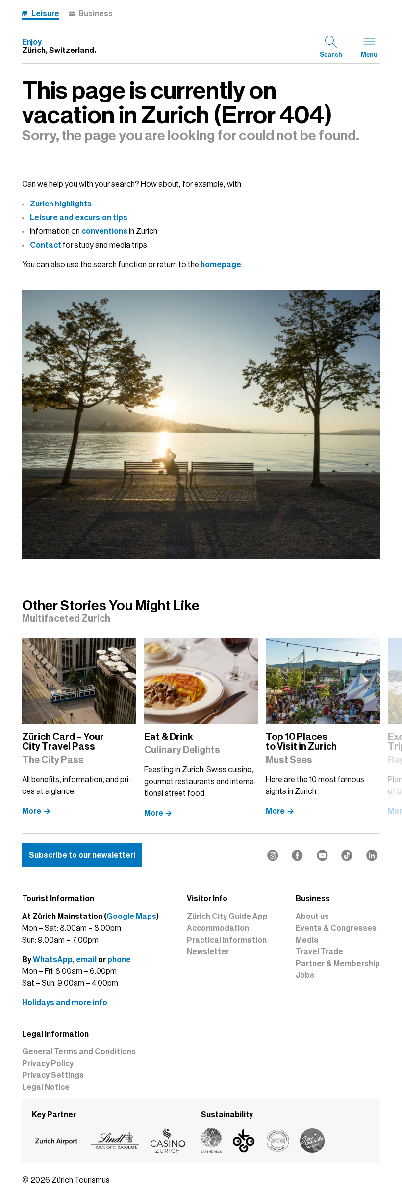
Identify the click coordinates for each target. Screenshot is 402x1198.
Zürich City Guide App (227, 916)
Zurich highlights (61, 204)
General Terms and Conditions (79, 1052)
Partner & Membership (338, 964)
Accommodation (218, 928)
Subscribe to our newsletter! (82, 855)
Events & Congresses (336, 928)
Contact (45, 245)
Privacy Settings (53, 1075)
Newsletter (208, 952)
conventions (104, 231)
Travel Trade (319, 952)
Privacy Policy (48, 1064)
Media (307, 940)
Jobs (305, 975)
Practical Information (227, 940)
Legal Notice (46, 1087)
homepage (221, 265)
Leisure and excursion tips (78, 218)
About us (312, 916)
